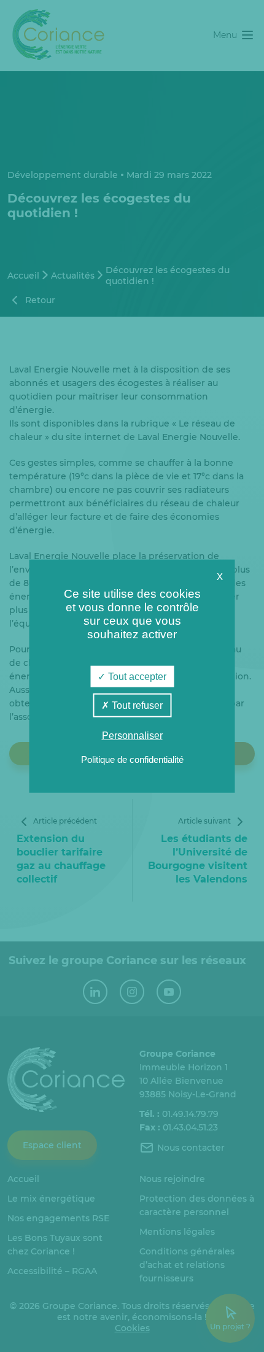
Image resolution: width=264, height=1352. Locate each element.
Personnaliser (132, 735)
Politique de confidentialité (132, 759)
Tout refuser (136, 705)
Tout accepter (136, 676)
